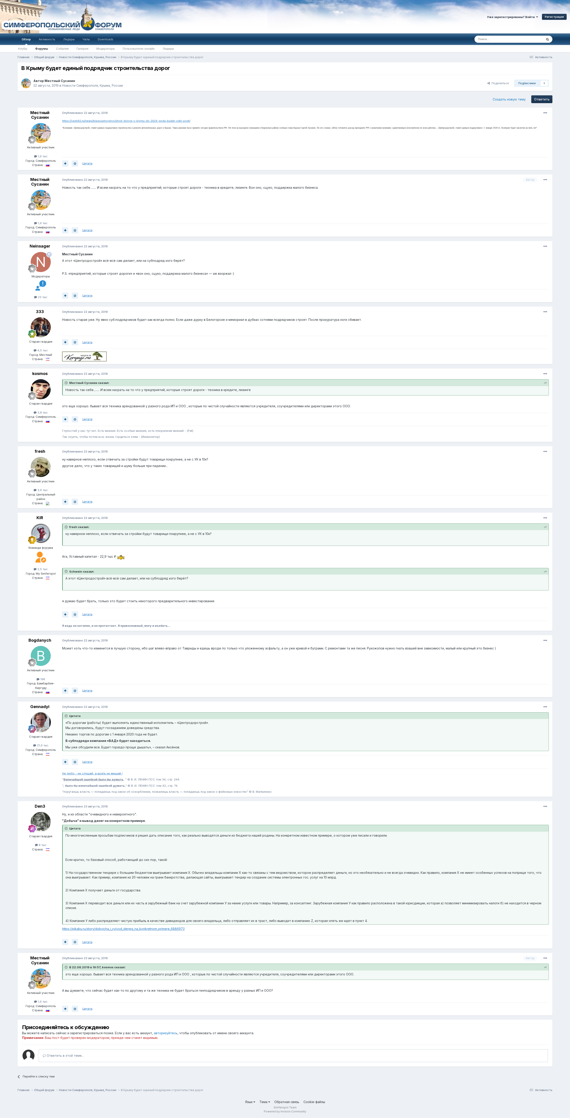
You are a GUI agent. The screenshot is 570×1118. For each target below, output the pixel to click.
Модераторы (105, 48)
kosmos (40, 373)
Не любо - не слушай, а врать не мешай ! (92, 773)
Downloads (105, 39)
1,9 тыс (42, 156)
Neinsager (40, 246)
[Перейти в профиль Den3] (41, 822)
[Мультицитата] (65, 163)
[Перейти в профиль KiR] (41, 533)
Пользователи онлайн (139, 48)
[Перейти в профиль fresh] (41, 467)
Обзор (26, 39)
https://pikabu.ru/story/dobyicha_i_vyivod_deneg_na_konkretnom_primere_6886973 (123, 929)
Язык (249, 1102)
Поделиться (499, 83)
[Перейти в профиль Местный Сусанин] (26, 83)
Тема (263, 1102)
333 (40, 311)
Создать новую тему (509, 99)
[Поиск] (547, 39)
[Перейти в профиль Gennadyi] (41, 722)
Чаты (86, 39)
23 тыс (42, 297)
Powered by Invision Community (285, 1111)
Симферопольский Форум (61, 16)
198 (42, 679)
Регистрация (554, 16)
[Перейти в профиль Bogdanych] (41, 656)
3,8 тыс (42, 412)
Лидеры (168, 48)
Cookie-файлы (314, 1102)
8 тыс (42, 845)
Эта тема (531, 39)
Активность (47, 39)
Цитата (87, 163)
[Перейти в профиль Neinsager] (41, 262)
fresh (40, 451)
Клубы (22, 48)
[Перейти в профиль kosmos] (41, 389)
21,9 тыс (42, 745)
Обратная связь (286, 1102)
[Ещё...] (545, 113)
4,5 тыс (42, 350)
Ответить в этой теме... (65, 1055)
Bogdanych (39, 640)
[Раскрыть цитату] (67, 383)
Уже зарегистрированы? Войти (511, 17)
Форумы (41, 48)
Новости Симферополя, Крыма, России (92, 85)
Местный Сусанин (60, 81)
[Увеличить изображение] (121, 556)
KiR (40, 517)
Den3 (40, 806)
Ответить (542, 99)
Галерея (82, 48)
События (62, 48)
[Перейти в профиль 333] (41, 327)
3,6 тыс (42, 490)
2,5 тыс (42, 569)
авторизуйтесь (165, 1033)
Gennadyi (39, 706)
